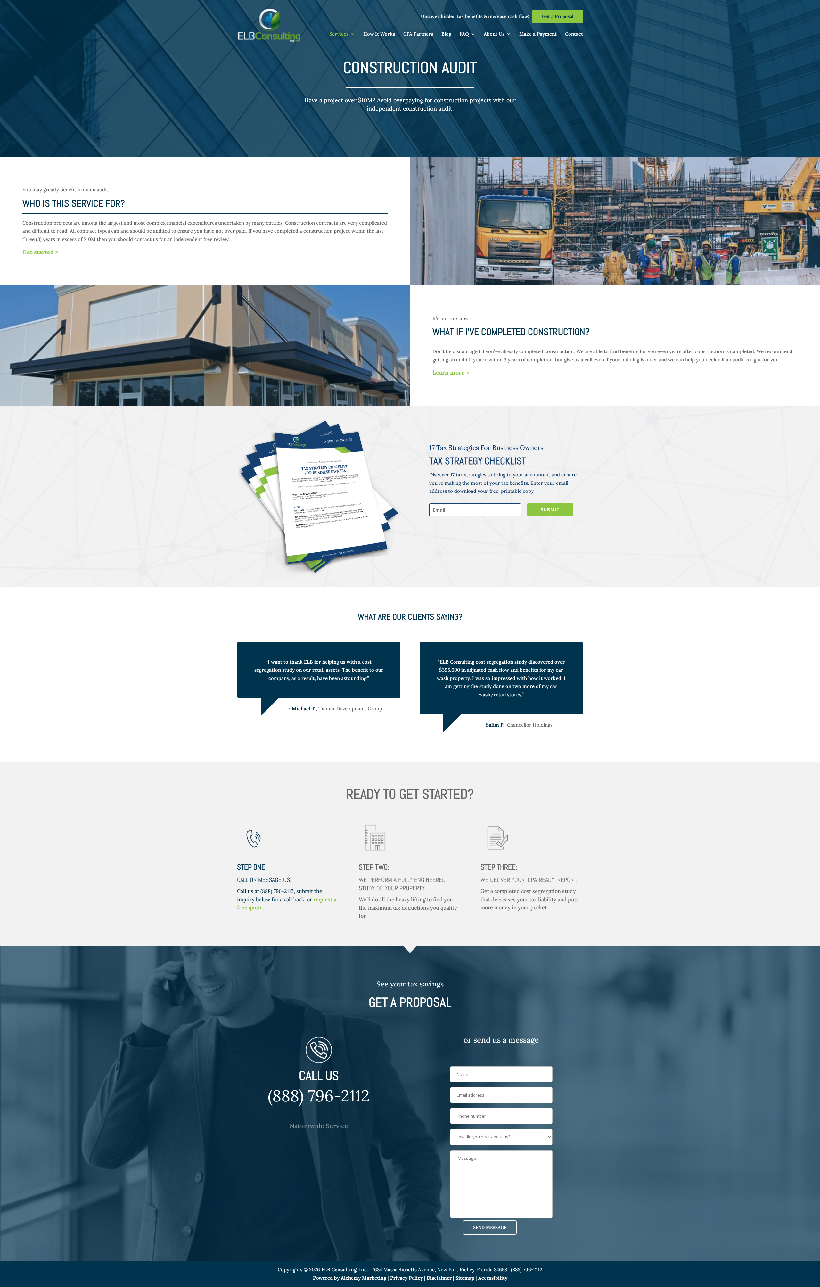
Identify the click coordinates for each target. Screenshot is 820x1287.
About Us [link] (494, 34)
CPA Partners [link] (418, 34)
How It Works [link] (379, 34)
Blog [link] (446, 34)
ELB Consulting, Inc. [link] (344, 1269)
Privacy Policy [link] (406, 1278)
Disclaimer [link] (439, 1278)
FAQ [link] (464, 34)
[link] (269, 25)
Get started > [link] (40, 252)
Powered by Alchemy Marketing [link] (349, 1278)
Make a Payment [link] (538, 34)
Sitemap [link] (464, 1278)
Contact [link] (574, 34)
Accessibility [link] (492, 1278)
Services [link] (338, 34)
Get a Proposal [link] (557, 16)
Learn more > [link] (451, 372)
